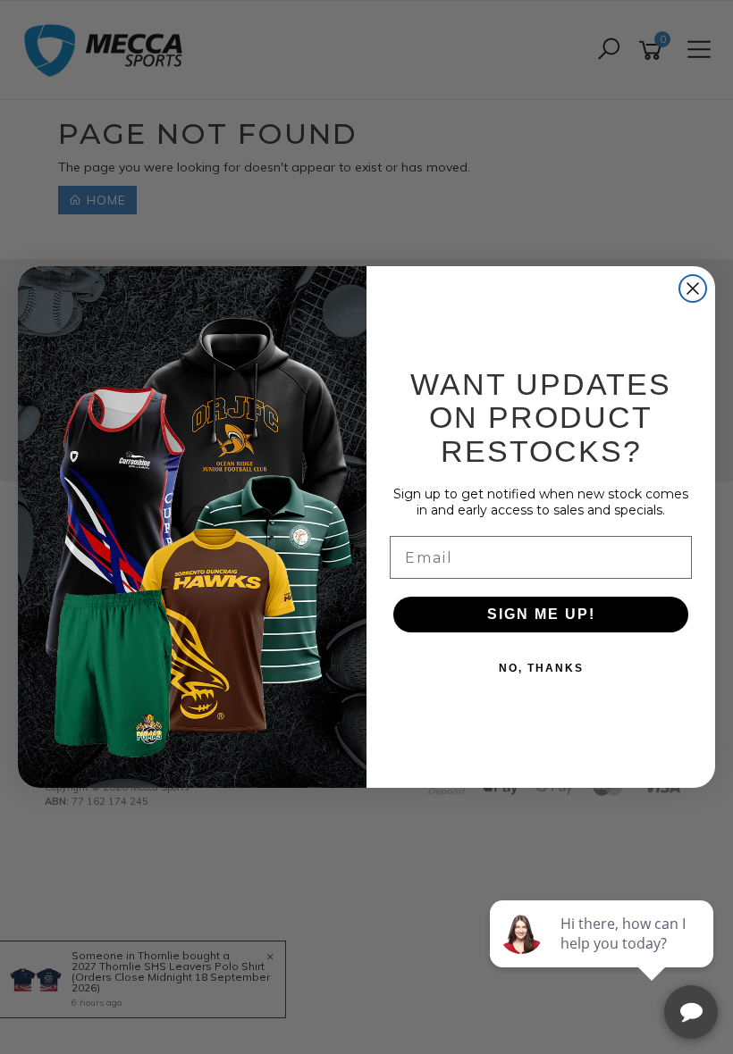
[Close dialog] (692, 288)
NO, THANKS (541, 668)
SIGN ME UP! (541, 614)
